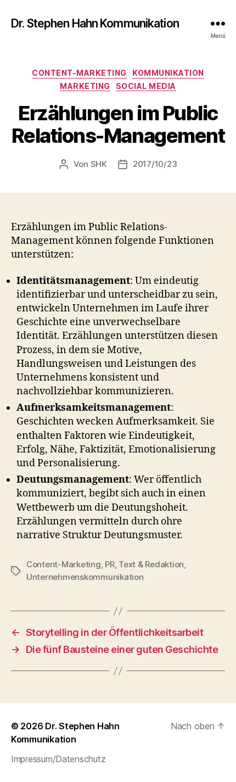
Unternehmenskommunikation (85, 577)
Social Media (146, 86)
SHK (99, 164)
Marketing (85, 86)
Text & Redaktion (151, 564)
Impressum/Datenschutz (58, 758)
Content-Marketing (79, 72)
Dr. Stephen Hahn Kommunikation (95, 23)
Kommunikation (168, 72)
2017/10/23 (155, 164)
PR (110, 564)
